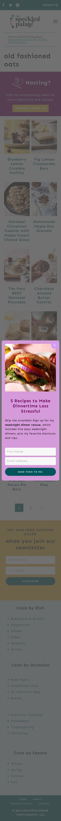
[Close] (54, 345)
